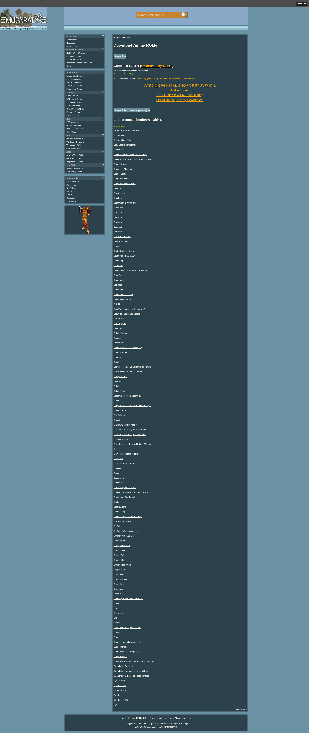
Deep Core (118, 275)
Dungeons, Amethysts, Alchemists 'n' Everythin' (134, 661)
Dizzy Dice (118, 459)
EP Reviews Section (74, 99)
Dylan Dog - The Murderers (125, 666)
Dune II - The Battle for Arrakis (127, 642)
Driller (116, 603)
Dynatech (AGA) (121, 700)
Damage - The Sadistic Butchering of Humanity (134, 159)
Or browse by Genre (156, 66)
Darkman (118, 217)
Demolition (118, 338)
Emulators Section (73, 56)
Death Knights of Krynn (124, 251)
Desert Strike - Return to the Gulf (128, 372)
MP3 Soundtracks (73, 122)
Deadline (118, 246)
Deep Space (119, 280)
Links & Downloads (73, 83)
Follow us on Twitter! (74, 89)
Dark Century (119, 193)
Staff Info (69, 195)
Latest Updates (72, 46)
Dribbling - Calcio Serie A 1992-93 (128, 599)
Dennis (117, 362)
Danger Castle (120, 174)
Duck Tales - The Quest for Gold (127, 627)
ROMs (116, 37)
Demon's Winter (120, 352)
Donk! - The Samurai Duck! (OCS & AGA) (131, 492)
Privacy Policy (72, 185)
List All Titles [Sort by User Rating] (180, 95)
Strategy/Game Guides (75, 155)
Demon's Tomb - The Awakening (128, 348)
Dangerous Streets (122, 179)
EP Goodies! (71, 201)
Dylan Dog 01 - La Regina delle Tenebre (131, 676)
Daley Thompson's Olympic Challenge (130, 154)
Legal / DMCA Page (180, 724)
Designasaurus (120, 377)
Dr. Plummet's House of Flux (126, 531)
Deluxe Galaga (120, 333)
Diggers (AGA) (120, 410)
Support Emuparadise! (75, 168)
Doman (117, 473)
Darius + (117, 188)
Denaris (117, 357)
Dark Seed (118, 208)
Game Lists (70, 66)
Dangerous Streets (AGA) (125, 183)
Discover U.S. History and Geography (130, 430)
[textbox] (162, 15)
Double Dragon (120, 512)
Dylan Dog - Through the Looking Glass (131, 671)
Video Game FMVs (73, 145)
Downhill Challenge (122, 521)
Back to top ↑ (241, 709)
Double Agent (120, 507)
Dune (116, 637)
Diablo (116, 401)
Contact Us (70, 198)
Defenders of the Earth (123, 299)
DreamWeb (119, 594)
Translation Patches (74, 106)
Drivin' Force (119, 613)
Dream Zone (119, 589)
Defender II (118, 290)
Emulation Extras (73, 112)
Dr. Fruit (117, 526)
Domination (119, 478)
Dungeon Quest (120, 656)
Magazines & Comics (74, 162)
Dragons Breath (120, 579)
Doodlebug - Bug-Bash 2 (124, 497)
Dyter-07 (117, 705)
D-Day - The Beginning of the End (128, 130)
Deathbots (118, 265)
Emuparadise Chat (73, 79)
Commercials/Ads (73, 148)
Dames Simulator (121, 164)
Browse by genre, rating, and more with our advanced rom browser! (166, 79)
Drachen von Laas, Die (124, 536)
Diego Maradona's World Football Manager (132, 405)
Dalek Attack (119, 150)
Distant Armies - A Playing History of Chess (132, 444)
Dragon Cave (119, 550)
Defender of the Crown (123, 294)
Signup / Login (71, 40)
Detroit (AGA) (119, 391)
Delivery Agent (120, 323)
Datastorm (118, 232)
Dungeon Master (121, 647)
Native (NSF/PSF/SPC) (75, 129)
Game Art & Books (73, 158)
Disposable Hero (121, 439)
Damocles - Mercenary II (124, 169)
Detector (117, 381)
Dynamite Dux (120, 690)
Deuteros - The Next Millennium (127, 396)
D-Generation (120, 135)
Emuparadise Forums (74, 76)
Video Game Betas (73, 102)
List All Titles (180, 90)
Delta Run (118, 328)
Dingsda (117, 420)
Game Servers (72, 96)
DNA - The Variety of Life (124, 463)
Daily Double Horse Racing (126, 145)
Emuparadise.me (153, 727)
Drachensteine (120, 541)
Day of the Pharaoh (122, 237)
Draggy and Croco (122, 545)
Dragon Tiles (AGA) (122, 565)
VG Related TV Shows (75, 142)
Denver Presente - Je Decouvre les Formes (132, 367)
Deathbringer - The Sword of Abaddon (130, 270)
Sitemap (131, 718)
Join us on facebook (74, 86)
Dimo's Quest (119, 415)
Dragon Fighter (120, 555)
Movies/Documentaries (75, 139)
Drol (115, 618)
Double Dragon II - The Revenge (128, 516)
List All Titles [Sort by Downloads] (180, 100)
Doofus (117, 502)
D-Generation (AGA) (122, 140)
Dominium (118, 483)
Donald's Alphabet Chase (125, 488)
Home (123, 718)
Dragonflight (119, 574)
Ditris (116, 449)
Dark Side (118, 212)
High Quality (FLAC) (74, 125)
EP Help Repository (74, 172)
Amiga (123, 37)
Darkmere (118, 222)
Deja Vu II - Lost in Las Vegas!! (127, 314)
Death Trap (118, 261)
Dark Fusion (119, 198)
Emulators (161, 718)
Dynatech (118, 695)
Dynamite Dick (120, 685)
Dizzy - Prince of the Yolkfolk (126, 454)
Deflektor (118, 304)
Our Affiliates (71, 188)
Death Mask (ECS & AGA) (125, 256)
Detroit (116, 386)
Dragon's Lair (119, 570)
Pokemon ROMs (73, 115)
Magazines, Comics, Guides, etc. (79, 63)
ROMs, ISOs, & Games (75, 53)
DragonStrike (119, 584)
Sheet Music (71, 132)
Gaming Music (174, 718)
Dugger (117, 632)
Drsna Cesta (119, 623)
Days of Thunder (121, 241)
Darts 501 (118, 227)
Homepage (70, 43)
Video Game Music (73, 59)
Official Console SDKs (75, 109)
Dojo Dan (118, 468)
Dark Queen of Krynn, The (125, 203)
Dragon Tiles (119, 560)
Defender (118, 285)
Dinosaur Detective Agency (125, 425)
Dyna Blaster (119, 681)
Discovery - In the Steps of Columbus (130, 434)
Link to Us (70, 191)
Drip (115, 608)
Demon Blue (119, 343)
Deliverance (119, 319)
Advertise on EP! (73, 181)
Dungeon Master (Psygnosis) (126, 652)
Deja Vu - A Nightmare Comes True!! (129, 309)
